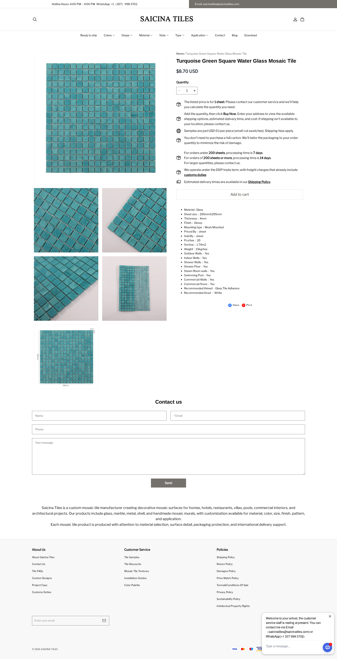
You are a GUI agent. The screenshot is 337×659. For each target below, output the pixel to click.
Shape (125, 35)
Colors (108, 35)
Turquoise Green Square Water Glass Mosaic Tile (216, 53)
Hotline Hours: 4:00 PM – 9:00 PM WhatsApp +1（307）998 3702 (94, 4)
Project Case (39, 585)
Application (198, 35)
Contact (220, 35)
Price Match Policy (228, 578)
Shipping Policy (226, 557)
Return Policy (225, 564)
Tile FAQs (37, 571)
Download (250, 35)
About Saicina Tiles (43, 557)
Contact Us (38, 564)
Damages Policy (226, 571)
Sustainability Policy (228, 598)
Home (180, 53)
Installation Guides (135, 578)
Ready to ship (88, 35)
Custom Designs (42, 578)
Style (162, 35)
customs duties (195, 175)
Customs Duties (41, 592)
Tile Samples (131, 557)
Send (168, 483)
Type (178, 35)
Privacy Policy (225, 592)
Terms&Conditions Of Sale (232, 585)
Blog (235, 35)
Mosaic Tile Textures (136, 571)
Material (144, 35)
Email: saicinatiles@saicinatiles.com (217, 4)
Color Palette (132, 585)
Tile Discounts (132, 564)
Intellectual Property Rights (233, 605)
